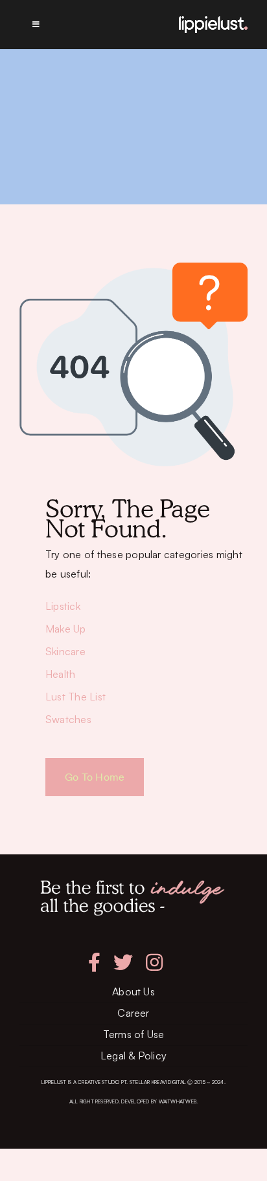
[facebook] (94, 962)
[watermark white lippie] (213, 21)
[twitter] (123, 962)
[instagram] (154, 962)
